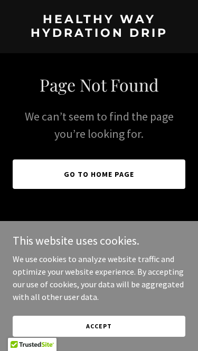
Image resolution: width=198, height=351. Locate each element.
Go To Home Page (99, 174)
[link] (99, 33)
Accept (98, 326)
